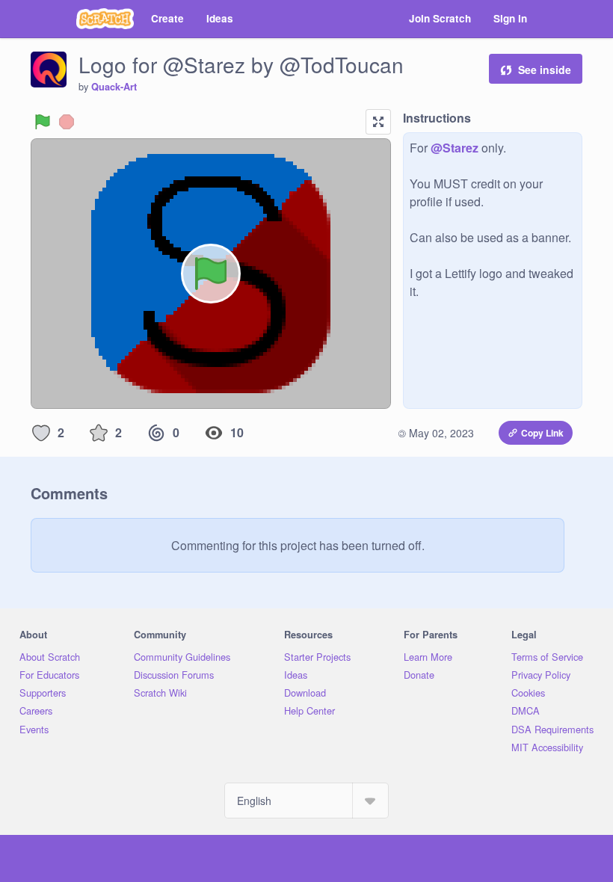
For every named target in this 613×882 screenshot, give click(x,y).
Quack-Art (114, 86)
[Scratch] (105, 18)
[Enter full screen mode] (378, 122)
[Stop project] (66, 122)
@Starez (454, 147)
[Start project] (43, 122)
